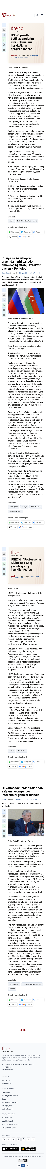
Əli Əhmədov (14, 984)
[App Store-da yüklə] (10, 1149)
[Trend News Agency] (8, 1049)
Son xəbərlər (6, 1080)
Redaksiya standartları (9, 1102)
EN (19, 1165)
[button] (4, 25)
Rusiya (24, 507)
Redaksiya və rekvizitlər (10, 1096)
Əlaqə (4, 1099)
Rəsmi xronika (7, 1084)
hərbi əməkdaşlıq (15, 511)
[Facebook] (9, 1139)
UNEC (11, 751)
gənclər (12, 989)
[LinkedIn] (28, 1139)
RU (27, 1165)
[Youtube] (19, 1139)
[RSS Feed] (33, 1139)
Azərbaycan (13, 507)
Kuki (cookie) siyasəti (9, 1127)
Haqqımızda (6, 1092)
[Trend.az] (8, 15)
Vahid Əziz (21, 751)
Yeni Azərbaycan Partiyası (32, 984)
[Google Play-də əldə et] (28, 1149)
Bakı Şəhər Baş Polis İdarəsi (27, 221)
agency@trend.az (7, 1069)
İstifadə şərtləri (7, 1118)
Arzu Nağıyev (35, 507)
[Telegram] (23, 1139)
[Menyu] (42, 15)
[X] (14, 1139)
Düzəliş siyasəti (7, 1106)
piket (11, 221)
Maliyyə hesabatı (7, 1109)
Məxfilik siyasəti (7, 1121)
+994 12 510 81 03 (7, 1067)
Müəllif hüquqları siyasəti (10, 1124)
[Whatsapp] (4, 1139)
